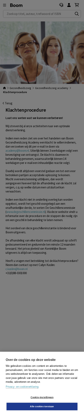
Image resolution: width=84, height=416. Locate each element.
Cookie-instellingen (42, 397)
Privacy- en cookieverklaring (22, 386)
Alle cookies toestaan (42, 406)
